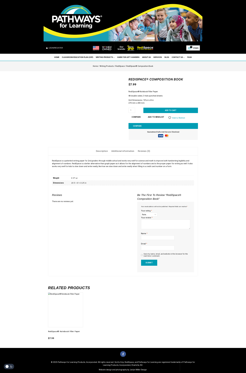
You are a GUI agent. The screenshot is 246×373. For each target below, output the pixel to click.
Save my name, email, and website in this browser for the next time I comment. (166, 255)
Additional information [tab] (122, 151)
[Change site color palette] (9, 366)
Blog (167, 57)
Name (144, 233)
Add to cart (170, 110)
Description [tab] (102, 151)
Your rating (146, 211)
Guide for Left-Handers (128, 57)
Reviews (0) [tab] (144, 151)
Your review (147, 218)
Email (144, 244)
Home (56, 57)
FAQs (189, 57)
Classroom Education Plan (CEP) (77, 57)
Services (157, 57)
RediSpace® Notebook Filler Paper (64, 331)
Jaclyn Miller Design (138, 370)
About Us (146, 57)
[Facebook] (123, 354)
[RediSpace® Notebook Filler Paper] (65, 310)
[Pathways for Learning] (123, 48)
